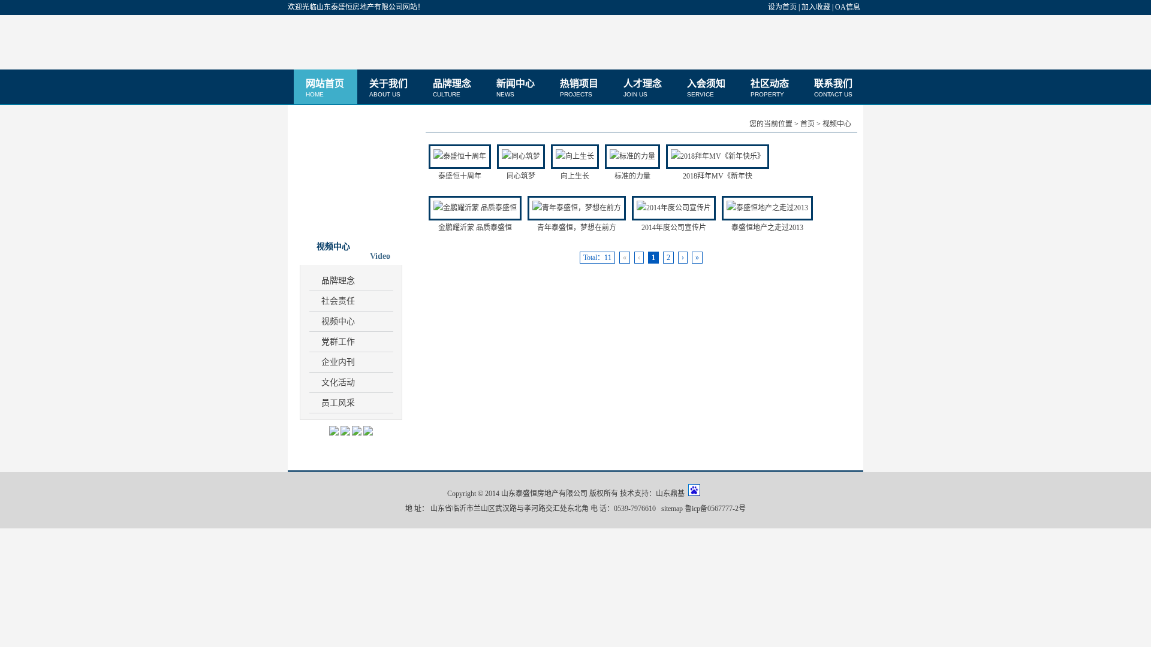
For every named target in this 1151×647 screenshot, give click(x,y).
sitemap (672, 508)
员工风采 (338, 402)
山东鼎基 (670, 493)
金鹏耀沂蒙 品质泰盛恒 (475, 227)
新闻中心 (515, 88)
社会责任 (338, 301)
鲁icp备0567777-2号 (715, 508)
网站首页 (325, 88)
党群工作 (338, 341)
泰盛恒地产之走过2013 (767, 227)
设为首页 (782, 7)
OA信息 (847, 7)
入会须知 (706, 88)
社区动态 (770, 88)
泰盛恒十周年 (459, 176)
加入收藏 (816, 7)
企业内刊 (338, 362)
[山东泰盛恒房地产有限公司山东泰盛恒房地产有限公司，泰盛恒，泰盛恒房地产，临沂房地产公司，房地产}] (363, 42)
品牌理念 (452, 88)
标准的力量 (632, 176)
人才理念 (642, 88)
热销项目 (579, 88)
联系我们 (833, 88)
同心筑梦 (521, 176)
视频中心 (338, 321)
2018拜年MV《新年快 (717, 176)
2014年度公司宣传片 (673, 227)
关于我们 (388, 88)
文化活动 (338, 382)
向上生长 (575, 176)
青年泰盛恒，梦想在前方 (576, 227)
